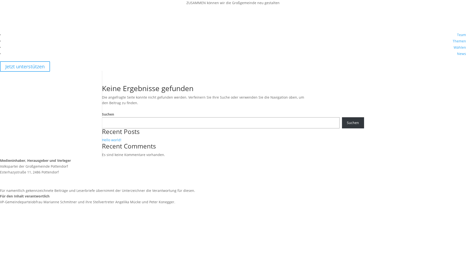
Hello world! (111, 140)
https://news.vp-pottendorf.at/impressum (34, 219)
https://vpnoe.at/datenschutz (23, 251)
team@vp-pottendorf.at (30, 181)
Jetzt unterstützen (25, 66)
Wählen (460, 47)
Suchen (108, 114)
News (461, 53)
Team (461, 34)
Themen (459, 41)
